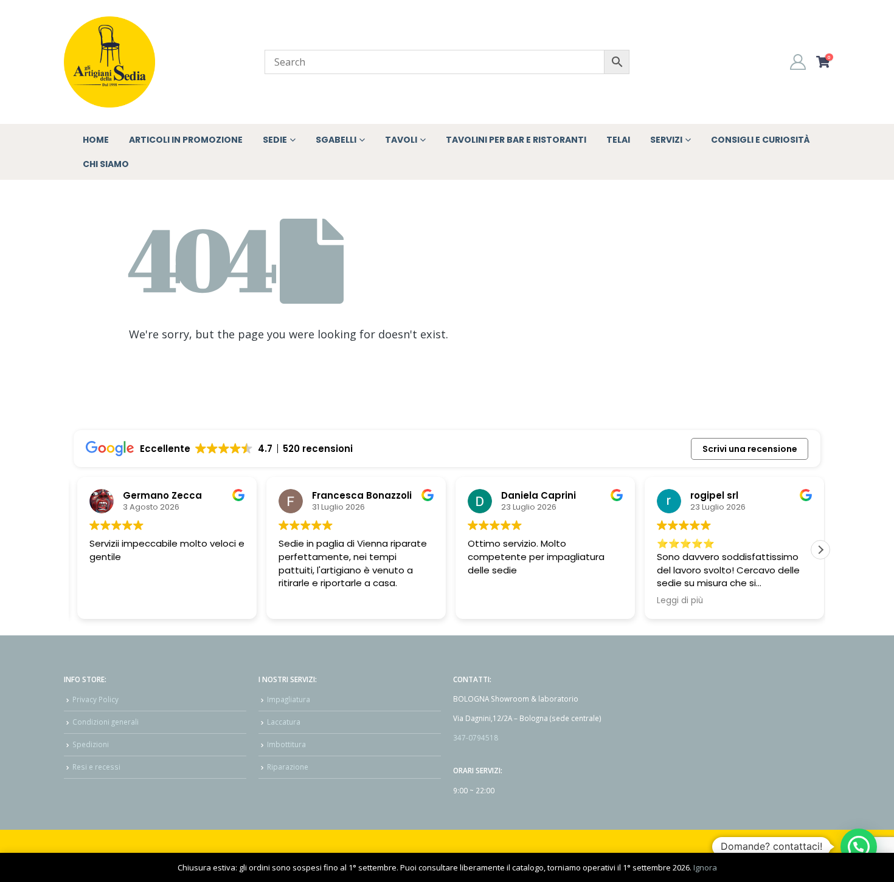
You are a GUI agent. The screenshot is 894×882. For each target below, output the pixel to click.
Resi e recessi (96, 766)
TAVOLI (401, 140)
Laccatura (283, 721)
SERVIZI (666, 140)
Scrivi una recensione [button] (749, 449)
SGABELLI (336, 140)
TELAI (618, 140)
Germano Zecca (347, 495)
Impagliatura (288, 699)
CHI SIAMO (106, 164)
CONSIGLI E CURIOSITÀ (760, 140)
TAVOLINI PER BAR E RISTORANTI (516, 140)
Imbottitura (286, 744)
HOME (96, 140)
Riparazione (287, 766)
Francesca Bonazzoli (547, 495)
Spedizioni (90, 744)
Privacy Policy (95, 699)
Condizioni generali (105, 721)
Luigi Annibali (151, 495)
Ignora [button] (705, 867)
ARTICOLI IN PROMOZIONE (186, 140)
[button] (820, 550)
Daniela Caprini (724, 495)
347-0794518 (475, 737)
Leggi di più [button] (109, 600)
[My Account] (798, 62)
